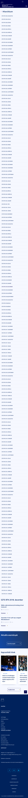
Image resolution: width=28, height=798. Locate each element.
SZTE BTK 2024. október (7, 88)
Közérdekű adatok (14, 785)
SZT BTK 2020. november (7, 214)
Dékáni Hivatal (4, 739)
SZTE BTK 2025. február (7, 75)
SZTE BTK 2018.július (6, 303)
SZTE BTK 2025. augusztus (7, 55)
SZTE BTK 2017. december (7, 326)
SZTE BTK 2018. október (7, 293)
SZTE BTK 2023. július (6, 138)
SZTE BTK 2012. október (7, 527)
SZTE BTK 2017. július (6, 342)
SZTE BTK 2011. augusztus (7, 574)
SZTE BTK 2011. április (6, 587)
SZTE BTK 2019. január (6, 283)
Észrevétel (3, 726)
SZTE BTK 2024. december (7, 82)
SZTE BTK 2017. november (7, 329)
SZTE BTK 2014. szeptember (7, 455)
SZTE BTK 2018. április (6, 313)
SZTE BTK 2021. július (6, 207)
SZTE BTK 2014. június (6, 461)
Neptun (2, 721)
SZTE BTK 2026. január (6, 39)
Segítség (14, 791)
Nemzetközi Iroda (4, 740)
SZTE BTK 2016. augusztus (7, 375)
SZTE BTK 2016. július (6, 379)
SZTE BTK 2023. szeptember (7, 131)
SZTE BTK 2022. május (6, 187)
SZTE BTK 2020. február (7, 240)
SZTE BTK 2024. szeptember (7, 91)
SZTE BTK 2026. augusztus (7, 16)
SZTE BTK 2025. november (7, 45)
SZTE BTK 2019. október (7, 253)
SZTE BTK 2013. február (7, 514)
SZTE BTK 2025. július (6, 58)
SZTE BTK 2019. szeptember (7, 257)
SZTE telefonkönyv (4, 719)
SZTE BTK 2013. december (7, 481)
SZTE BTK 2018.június (6, 306)
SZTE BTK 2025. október (7, 49)
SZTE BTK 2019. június (6, 266)
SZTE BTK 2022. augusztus (7, 177)
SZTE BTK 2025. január (6, 78)
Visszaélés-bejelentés (14, 782)
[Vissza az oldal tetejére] (25, 691)
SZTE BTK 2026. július (6, 19)
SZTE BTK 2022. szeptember (7, 174)
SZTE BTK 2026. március (7, 32)
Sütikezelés (14, 775)
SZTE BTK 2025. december (7, 42)
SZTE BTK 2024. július (6, 98)
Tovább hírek (11, 689)
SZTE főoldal (3, 717)
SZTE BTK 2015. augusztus (7, 418)
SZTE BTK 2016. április (6, 389)
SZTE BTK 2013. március (7, 511)
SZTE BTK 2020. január (6, 243)
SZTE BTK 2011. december (7, 560)
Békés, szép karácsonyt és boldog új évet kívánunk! (12, 606)
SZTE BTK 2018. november (7, 290)
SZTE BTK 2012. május (6, 544)
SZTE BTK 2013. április (6, 507)
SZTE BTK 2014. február (7, 474)
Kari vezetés (3, 737)
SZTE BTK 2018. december (7, 286)
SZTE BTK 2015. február (7, 438)
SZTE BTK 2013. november (7, 488)
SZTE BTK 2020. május (6, 230)
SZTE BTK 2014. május (6, 465)
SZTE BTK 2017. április (6, 352)
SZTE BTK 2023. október (7, 128)
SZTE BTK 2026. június (6, 22)
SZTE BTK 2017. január (6, 359)
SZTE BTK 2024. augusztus (7, 95)
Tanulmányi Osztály (4, 742)
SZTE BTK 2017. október (7, 332)
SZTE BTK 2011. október (7, 567)
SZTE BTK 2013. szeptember (7, 491)
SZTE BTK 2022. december (7, 161)
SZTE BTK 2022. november (7, 167)
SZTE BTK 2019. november (7, 250)
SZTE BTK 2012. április (6, 547)
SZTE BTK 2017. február (7, 356)
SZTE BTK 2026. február (7, 35)
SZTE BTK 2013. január (6, 517)
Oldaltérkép (3, 728)
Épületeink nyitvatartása (5, 758)
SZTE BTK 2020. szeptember (7, 220)
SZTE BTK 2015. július (6, 422)
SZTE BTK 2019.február (7, 280)
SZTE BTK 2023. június (6, 141)
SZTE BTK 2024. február (7, 115)
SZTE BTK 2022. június (6, 184)
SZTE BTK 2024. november (7, 85)
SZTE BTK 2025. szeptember (7, 52)
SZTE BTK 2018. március (7, 316)
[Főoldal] (2, 2)
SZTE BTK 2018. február (7, 319)
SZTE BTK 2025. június (6, 62)
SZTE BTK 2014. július (6, 458)
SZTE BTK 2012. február (7, 554)
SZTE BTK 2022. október (7, 171)
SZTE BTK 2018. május (6, 309)
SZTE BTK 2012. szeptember (7, 531)
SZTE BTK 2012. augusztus (7, 534)
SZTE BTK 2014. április (6, 468)
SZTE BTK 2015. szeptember (7, 415)
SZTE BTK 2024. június (6, 101)
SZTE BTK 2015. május (6, 428)
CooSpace (3, 723)
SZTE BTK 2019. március (7, 276)
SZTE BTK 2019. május (6, 270)
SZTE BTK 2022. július (6, 181)
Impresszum (14, 788)
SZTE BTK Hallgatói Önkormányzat (7, 744)
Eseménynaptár (11, 643)
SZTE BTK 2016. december (7, 362)
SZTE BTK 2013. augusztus (7, 494)
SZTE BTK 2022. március (7, 194)
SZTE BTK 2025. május (6, 65)
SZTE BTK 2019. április (6, 273)
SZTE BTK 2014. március (7, 471)
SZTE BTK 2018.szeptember (7, 296)
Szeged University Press (5, 711)
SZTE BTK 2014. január (6, 478)
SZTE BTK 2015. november (7, 408)
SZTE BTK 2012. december (7, 521)
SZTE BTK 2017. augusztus (7, 339)
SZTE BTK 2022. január (6, 200)
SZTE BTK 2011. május (6, 583)
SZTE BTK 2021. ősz (6, 204)
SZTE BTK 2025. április (6, 68)
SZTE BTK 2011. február (7, 593)
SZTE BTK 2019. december (7, 247)
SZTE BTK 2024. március (7, 111)
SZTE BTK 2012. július (6, 537)
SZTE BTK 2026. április (6, 29)
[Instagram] (14, 770)
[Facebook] (9, 770)
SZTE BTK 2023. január (6, 157)
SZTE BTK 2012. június (6, 540)
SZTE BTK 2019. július (6, 263)
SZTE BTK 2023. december (7, 121)
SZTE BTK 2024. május (6, 105)
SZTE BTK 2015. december (7, 405)
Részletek (3, 613)
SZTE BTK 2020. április (6, 233)
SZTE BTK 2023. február (7, 154)
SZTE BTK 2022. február (7, 197)
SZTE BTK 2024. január (6, 118)
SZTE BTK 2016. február (7, 399)
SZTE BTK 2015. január (6, 441)
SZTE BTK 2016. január (6, 402)
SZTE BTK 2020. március (7, 237)
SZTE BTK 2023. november (7, 124)
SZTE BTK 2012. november (7, 524)
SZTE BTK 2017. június (6, 346)
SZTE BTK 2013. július (6, 498)
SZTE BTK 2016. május (6, 385)
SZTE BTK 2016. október (7, 369)
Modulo (2, 725)
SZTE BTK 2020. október (7, 217)
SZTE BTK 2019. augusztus (7, 260)
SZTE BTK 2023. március (7, 151)
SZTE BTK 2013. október (7, 484)
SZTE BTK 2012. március (7, 550)
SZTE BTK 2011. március (7, 590)
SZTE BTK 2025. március (7, 72)
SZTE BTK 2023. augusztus (7, 134)
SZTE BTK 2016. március (7, 392)
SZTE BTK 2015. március (7, 435)
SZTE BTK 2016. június (6, 382)
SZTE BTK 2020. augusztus (7, 224)
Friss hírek (5, 673)
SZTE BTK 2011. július (6, 577)
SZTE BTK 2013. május (6, 504)
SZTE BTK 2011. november (7, 564)
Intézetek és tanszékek (5, 735)
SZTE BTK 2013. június (6, 501)
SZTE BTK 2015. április (6, 432)
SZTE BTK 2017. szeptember (7, 336)
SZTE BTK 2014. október (7, 451)
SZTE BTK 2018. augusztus (7, 299)
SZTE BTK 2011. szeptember (7, 570)
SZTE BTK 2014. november (7, 448)
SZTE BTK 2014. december (7, 445)
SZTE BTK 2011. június (6, 580)
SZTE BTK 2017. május (6, 349)
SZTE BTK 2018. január (6, 323)
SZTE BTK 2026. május (6, 25)
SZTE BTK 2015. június (6, 425)
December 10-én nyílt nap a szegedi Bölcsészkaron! (11, 618)
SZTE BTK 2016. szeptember (7, 372)
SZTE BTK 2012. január (6, 557)
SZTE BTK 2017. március (7, 395)
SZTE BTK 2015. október (7, 412)
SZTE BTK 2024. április (6, 108)
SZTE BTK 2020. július (6, 227)
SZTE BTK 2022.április (6, 191)
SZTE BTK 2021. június (6, 210)
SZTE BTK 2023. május (6, 144)
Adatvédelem (14, 778)
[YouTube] (18, 770)
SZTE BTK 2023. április (6, 148)
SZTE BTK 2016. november (7, 365)
